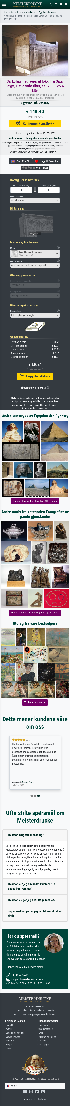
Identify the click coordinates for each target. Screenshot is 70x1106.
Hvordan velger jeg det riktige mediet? (31, 900)
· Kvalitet (41, 1033)
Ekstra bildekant (16, 196)
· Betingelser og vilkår (14, 1033)
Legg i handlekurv (37, 376)
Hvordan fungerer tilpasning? (26, 835)
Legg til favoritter (48, 161)
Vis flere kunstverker (35, 702)
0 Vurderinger (41, 167)
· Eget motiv (42, 1025)
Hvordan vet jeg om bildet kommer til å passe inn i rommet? (31, 886)
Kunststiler (16, 12)
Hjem (5, 12)
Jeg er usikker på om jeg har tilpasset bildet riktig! (35, 913)
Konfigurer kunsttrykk (37, 123)
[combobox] (35, 200)
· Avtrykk (8, 1029)
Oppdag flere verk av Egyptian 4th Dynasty (35, 501)
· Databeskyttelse (12, 1036)
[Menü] (4, 4)
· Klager (8, 1044)
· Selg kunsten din (45, 1029)
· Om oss (9, 1048)
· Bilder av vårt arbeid (46, 1036)
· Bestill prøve (43, 1044)
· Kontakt (9, 1025)
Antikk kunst (29, 12)
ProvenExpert (28, 782)
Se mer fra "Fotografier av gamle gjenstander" (35, 612)
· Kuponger (42, 1040)
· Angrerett (9, 1040)
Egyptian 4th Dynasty (48, 12)
